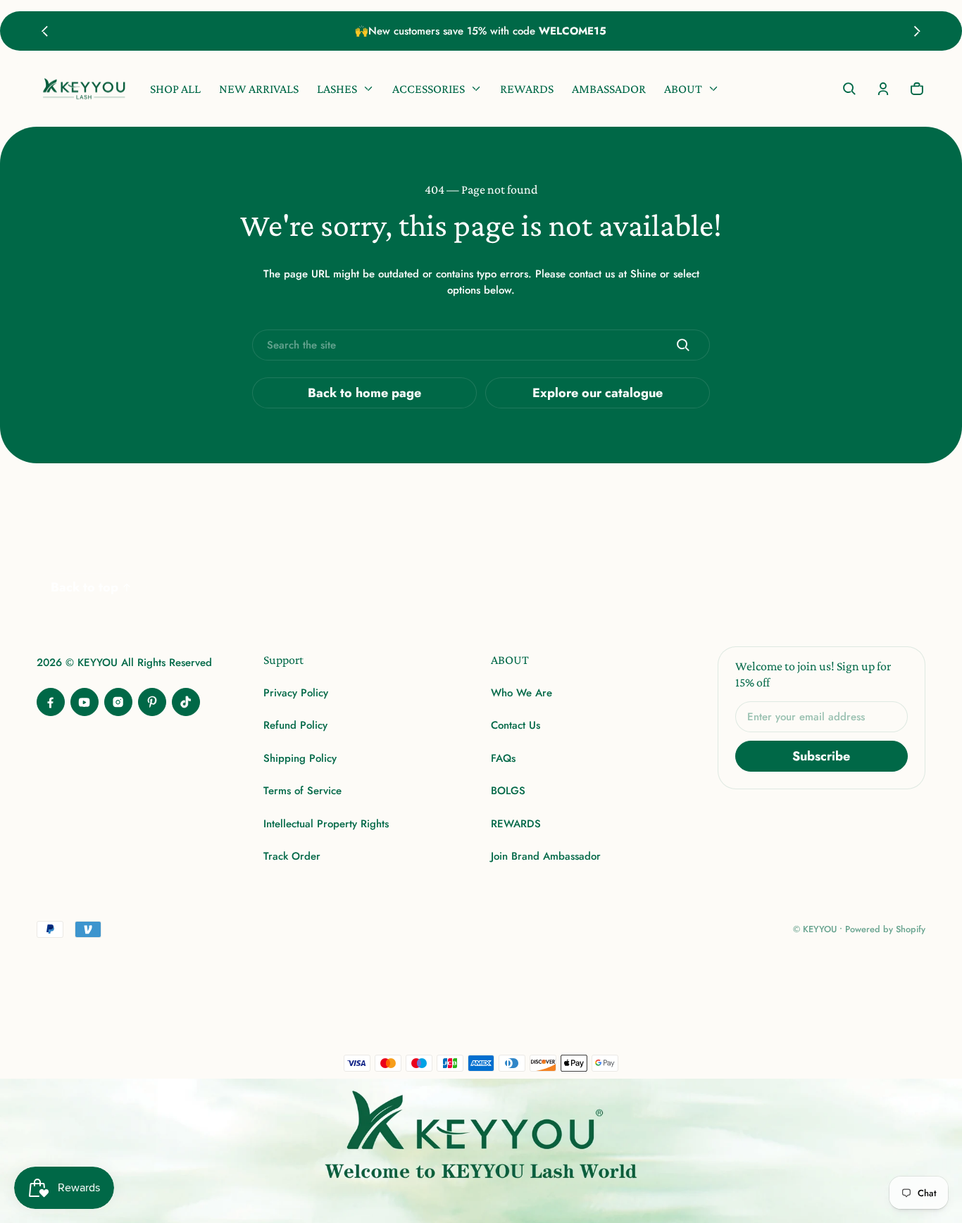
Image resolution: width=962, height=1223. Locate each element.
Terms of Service (302, 790)
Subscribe (821, 756)
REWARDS (516, 824)
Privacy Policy (295, 693)
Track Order (291, 856)
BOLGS (508, 790)
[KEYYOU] (84, 89)
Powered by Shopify (885, 929)
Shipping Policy (300, 758)
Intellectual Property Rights (326, 824)
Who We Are (521, 693)
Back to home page (364, 393)
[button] (849, 88)
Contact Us (515, 725)
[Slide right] (917, 31)
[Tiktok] (186, 702)
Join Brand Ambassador (546, 856)
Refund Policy (295, 725)
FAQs (503, 758)
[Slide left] (45, 31)
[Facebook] (51, 702)
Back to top (84, 587)
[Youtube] (84, 702)
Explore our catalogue (597, 393)
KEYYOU (820, 929)
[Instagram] (118, 702)
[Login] (883, 88)
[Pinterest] (152, 702)
